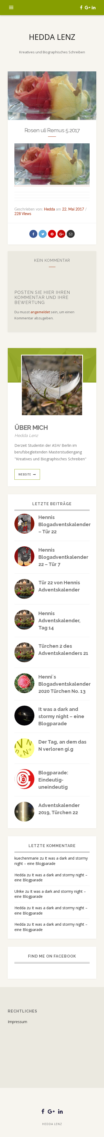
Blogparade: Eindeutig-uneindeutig (53, 780)
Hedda (20, 874)
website (24, 474)
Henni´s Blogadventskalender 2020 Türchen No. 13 (64, 684)
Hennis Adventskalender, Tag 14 (59, 620)
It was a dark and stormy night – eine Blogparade (61, 716)
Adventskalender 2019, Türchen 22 (59, 809)
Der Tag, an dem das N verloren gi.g (62, 745)
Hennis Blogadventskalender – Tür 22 (64, 524)
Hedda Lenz (52, 37)
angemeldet (40, 312)
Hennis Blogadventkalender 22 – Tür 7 (63, 557)
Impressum (17, 1021)
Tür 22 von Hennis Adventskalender (59, 586)
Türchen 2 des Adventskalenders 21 (63, 649)
